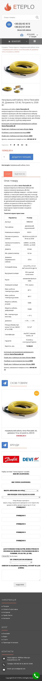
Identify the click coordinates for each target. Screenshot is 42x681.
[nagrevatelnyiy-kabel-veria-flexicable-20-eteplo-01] (7, 89)
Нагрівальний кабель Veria (29, 47)
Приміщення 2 (21, 515)
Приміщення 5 (21, 541)
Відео (5, 637)
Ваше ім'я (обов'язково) (21, 474)
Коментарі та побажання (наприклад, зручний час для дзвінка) (21, 567)
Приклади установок (10, 643)
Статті (5, 640)
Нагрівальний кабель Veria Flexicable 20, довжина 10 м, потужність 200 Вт (21, 431)
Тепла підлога (14, 47)
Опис (8, 174)
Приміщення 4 (21, 532)
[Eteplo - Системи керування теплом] (21, 7)
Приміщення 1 (21, 507)
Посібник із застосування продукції (16, 132)
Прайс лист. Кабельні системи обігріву (17, 129)
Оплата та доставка (10, 609)
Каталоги (6, 618)
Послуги (6, 606)
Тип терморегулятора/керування (21, 559)
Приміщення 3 (21, 524)
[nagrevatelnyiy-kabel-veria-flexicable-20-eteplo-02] (18, 89)
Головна (5, 47)
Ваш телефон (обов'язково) (21, 482)
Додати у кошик (21, 157)
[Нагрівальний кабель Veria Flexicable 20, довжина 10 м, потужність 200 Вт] (21, 409)
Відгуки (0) (20, 174)
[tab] (8, 174)
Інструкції (6, 612)
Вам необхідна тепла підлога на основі (21, 494)
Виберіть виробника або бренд (14, 490)
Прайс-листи (7, 615)
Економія (6, 634)
